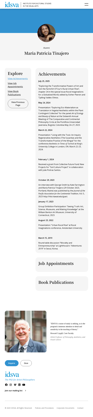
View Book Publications (14, 93)
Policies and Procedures (44, 408)
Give (26, 363)
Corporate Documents (65, 408)
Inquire (11, 363)
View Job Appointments (15, 85)
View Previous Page (18, 103)
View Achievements (18, 78)
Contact (80, 408)
